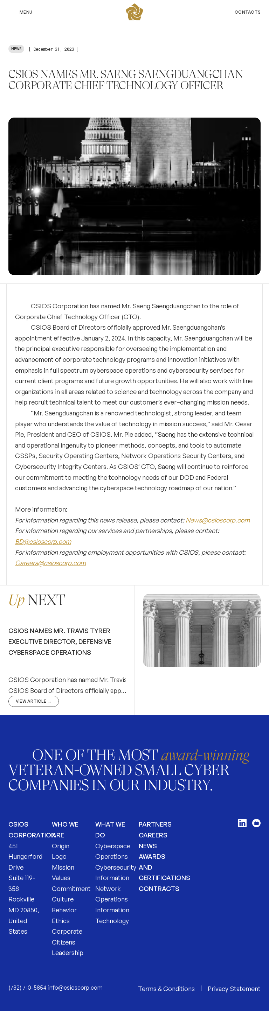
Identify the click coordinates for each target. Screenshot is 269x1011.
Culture (63, 899)
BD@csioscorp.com (43, 541)
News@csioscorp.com (218, 520)
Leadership (67, 952)
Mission (63, 867)
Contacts (248, 12)
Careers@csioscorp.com (50, 563)
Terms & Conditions (166, 988)
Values (61, 878)
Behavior (64, 910)
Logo (59, 856)
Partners (155, 824)
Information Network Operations (112, 888)
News (148, 846)
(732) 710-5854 (27, 987)
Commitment (71, 888)
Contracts (159, 888)
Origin (60, 846)
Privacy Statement (234, 988)
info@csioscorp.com (75, 987)
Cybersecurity (115, 867)
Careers (153, 835)
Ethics (61, 921)
